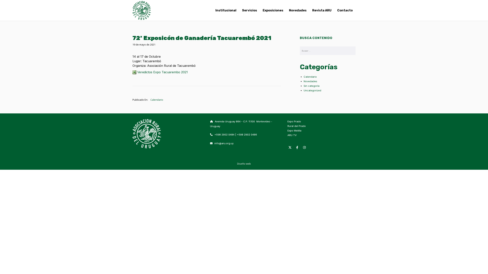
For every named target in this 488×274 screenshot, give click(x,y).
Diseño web (244, 163)
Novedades (310, 81)
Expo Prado (294, 121)
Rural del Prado (296, 125)
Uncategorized (312, 90)
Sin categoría (311, 85)
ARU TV (292, 135)
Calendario (156, 99)
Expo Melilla (294, 130)
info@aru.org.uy (224, 143)
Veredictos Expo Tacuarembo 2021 (162, 72)
